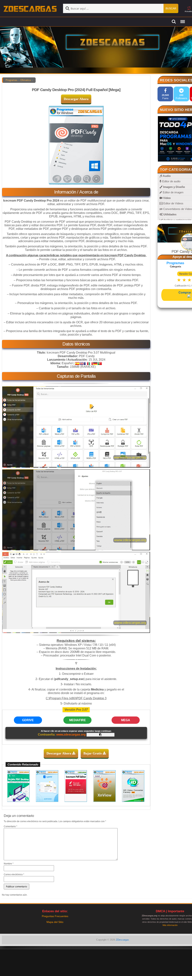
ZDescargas (122, 939)
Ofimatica (25, 80)
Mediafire (77, 720)
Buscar (171, 8)
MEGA (125, 720)
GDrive (28, 720)
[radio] (179, 280)
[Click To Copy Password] (100, 735)
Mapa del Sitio (54, 921)
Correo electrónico (14, 874)
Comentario (10, 826)
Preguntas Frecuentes (55, 916)
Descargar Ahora (76, 99)
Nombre (9, 863)
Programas (11, 80)
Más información (170, 925)
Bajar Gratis (93, 753)
